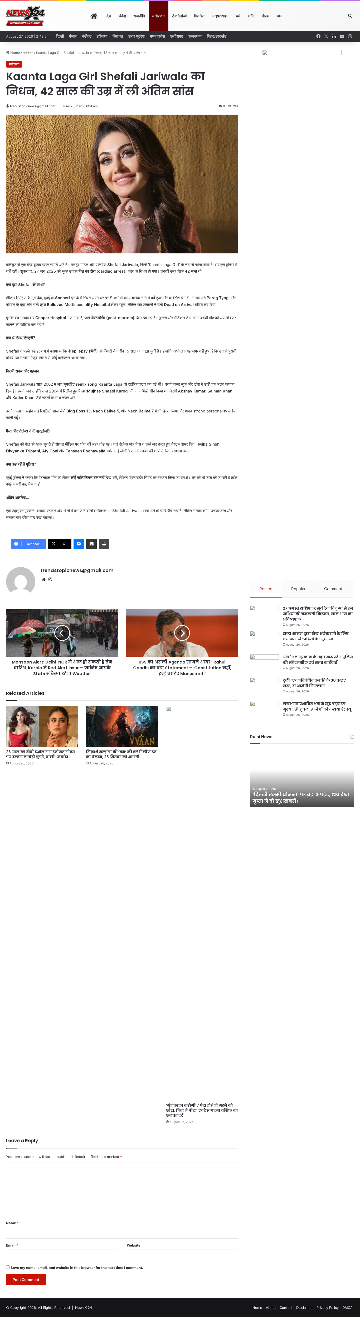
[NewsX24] (25, 16)
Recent (266, 588)
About (271, 1307)
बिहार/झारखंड (216, 36)
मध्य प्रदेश (157, 36)
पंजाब (72, 36)
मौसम (265, 15)
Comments (334, 588)
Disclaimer (304, 1307)
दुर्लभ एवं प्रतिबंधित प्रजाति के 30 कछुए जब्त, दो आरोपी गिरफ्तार (314, 683)
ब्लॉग (251, 15)
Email (12, 1245)
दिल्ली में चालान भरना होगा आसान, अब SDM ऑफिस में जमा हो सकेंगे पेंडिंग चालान (301, 797)
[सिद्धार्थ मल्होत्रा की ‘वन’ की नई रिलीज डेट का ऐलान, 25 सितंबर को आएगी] (122, 726)
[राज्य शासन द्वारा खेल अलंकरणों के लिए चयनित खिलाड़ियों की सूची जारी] (264, 641)
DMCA (347, 1307)
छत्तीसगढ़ (176, 36)
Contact (286, 1307)
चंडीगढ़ (86, 36)
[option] (302, 778)
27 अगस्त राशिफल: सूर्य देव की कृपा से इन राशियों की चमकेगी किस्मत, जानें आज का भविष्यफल (318, 614)
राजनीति (139, 15)
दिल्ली (60, 36)
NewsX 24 (83, 1307)
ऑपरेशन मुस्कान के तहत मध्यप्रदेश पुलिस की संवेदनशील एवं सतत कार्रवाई (318, 659)
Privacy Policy (328, 1307)
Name (12, 1223)
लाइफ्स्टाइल (220, 15)
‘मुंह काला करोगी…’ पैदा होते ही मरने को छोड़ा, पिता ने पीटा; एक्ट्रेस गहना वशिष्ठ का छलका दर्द (202, 1110)
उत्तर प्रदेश (136, 36)
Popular (298, 588)
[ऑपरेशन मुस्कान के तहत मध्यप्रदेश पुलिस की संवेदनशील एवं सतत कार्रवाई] (264, 664)
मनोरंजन (158, 15)
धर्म (238, 15)
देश (108, 15)
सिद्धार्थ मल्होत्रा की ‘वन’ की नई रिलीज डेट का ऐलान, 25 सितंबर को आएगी (121, 754)
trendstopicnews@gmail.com (32, 106)
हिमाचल (118, 36)
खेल (280, 15)
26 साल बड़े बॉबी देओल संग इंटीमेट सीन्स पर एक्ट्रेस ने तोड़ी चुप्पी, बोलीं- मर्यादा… (40, 754)
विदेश (122, 15)
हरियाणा (102, 36)
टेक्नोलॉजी (179, 15)
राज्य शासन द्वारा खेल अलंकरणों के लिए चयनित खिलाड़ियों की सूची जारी (316, 636)
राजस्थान (195, 36)
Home (14, 52)
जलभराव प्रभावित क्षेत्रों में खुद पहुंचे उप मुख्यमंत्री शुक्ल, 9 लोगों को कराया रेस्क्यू (317, 706)
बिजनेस (199, 15)
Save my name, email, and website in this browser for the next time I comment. (77, 1267)
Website (133, 1245)
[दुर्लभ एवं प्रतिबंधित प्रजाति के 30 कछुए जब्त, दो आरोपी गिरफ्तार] (264, 687)
